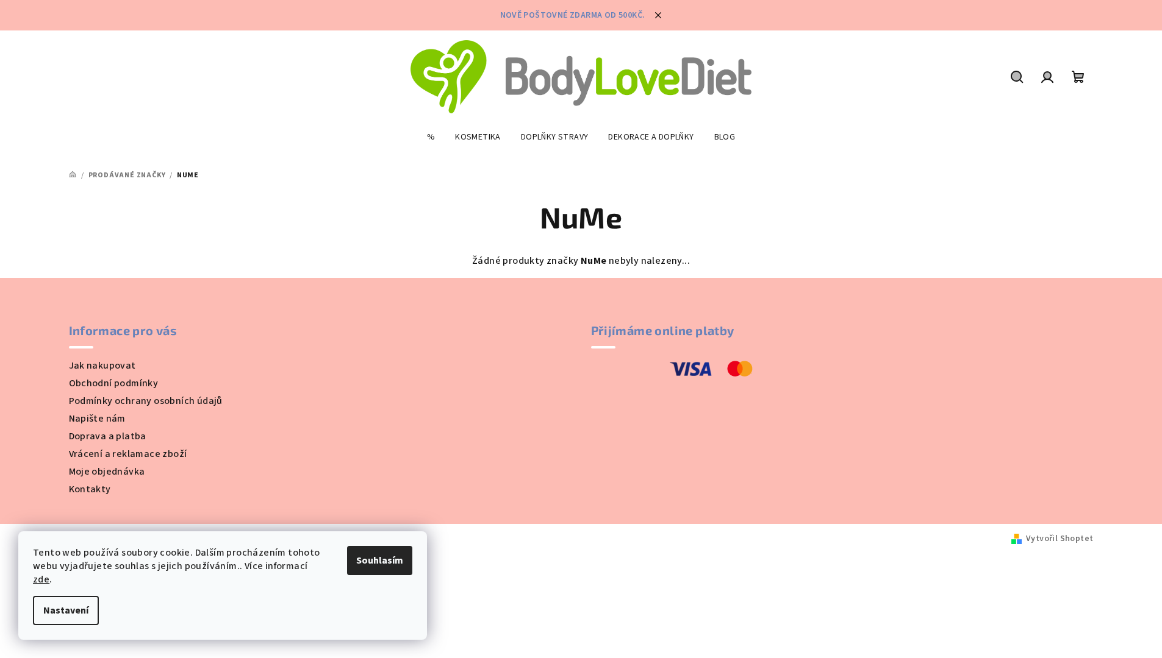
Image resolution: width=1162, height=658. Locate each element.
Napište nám (97, 418)
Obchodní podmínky (114, 383)
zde (41, 579)
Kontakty (90, 489)
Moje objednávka (107, 471)
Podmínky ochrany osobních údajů (146, 401)
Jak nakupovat (102, 365)
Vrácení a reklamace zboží (128, 454)
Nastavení (65, 610)
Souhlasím (379, 560)
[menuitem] (431, 137)
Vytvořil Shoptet (1059, 538)
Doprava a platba (107, 436)
